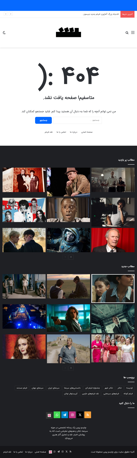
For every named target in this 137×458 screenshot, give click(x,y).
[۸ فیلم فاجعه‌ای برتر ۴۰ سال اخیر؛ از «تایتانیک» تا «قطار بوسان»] (68, 240)
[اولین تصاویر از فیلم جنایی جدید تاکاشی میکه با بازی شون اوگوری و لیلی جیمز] (68, 318)
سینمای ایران (53, 388)
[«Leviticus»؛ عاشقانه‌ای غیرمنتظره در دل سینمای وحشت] (24, 240)
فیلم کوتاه (128, 393)
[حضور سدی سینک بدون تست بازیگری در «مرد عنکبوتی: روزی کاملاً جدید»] (24, 346)
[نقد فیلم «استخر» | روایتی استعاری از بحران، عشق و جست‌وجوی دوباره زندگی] (112, 212)
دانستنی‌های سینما (72, 388)
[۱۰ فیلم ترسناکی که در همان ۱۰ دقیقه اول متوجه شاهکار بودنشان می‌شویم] (68, 210)
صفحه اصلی (86, 132)
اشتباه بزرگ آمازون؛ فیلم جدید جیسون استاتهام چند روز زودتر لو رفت (87, 14)
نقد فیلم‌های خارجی (90, 393)
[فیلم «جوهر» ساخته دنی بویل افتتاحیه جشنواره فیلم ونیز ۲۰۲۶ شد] (112, 318)
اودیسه (129, 388)
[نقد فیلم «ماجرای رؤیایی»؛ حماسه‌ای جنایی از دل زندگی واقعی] (68, 348)
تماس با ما (61, 132)
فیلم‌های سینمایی (111, 393)
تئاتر (120, 388)
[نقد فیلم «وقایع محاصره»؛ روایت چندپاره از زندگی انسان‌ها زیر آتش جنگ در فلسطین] (24, 286)
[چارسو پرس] (68, 32)
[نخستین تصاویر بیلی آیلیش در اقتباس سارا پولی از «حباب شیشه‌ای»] (112, 348)
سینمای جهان (37, 388)
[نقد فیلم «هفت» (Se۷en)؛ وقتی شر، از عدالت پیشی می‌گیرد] (112, 180)
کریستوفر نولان (70, 393)
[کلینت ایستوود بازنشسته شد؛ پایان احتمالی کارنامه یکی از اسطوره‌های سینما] (112, 240)
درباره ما (73, 132)
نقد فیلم (49, 132)
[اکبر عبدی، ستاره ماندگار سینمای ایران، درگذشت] (68, 182)
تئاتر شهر (109, 388)
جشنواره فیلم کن (92, 388)
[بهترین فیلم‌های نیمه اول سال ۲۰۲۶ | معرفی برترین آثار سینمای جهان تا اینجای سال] (24, 210)
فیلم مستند (22, 388)
